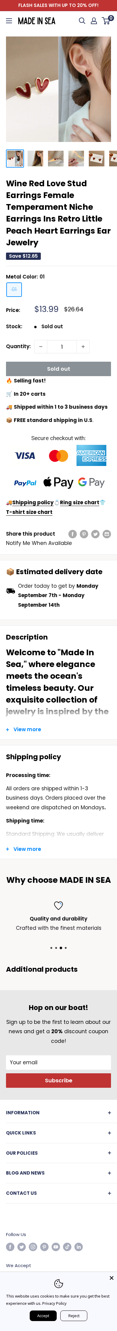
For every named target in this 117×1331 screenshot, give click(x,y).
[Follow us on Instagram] (33, 1246)
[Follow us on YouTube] (56, 1246)
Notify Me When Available (39, 543)
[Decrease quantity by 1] (40, 346)
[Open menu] (9, 20)
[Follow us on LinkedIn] (78, 1246)
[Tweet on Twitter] (95, 534)
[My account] (94, 20)
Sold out (58, 369)
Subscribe (58, 1080)
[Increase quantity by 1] (83, 346)
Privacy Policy (54, 1303)
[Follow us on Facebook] (10, 1246)
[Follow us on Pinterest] (44, 1246)
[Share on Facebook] (72, 534)
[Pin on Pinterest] (84, 534)
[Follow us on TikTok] (67, 1246)
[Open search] (82, 20)
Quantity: (18, 346)
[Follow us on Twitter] (21, 1246)
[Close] (112, 1277)
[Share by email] (107, 534)
